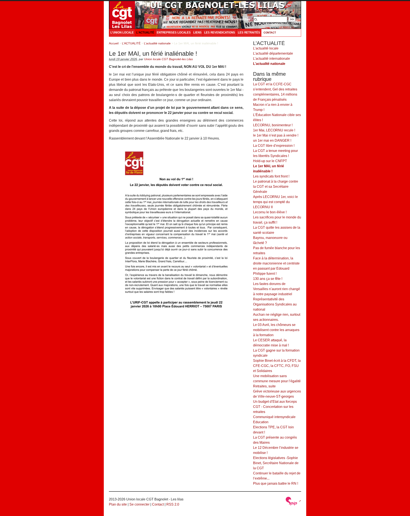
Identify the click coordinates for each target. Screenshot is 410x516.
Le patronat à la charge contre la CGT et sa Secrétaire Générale (275, 186)
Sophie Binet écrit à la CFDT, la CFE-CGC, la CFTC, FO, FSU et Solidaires (277, 366)
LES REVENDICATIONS (219, 32)
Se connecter (139, 504)
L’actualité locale (265, 48)
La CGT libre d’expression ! (273, 145)
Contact (270, 32)
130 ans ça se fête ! (267, 279)
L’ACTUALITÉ (145, 32)
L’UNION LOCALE (122, 32)
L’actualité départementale (273, 53)
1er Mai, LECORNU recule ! (274, 130)
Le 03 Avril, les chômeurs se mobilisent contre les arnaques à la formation (276, 330)
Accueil (114, 43)
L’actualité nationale (157, 43)
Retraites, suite (264, 386)
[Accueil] (122, 14)
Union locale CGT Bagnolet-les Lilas (168, 59)
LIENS (197, 32)
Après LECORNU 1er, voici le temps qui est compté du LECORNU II (275, 202)
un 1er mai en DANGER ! (272, 140)
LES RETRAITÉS (249, 32)
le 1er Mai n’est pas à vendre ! (275, 135)
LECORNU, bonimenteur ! (273, 125)
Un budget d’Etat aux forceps (275, 401)
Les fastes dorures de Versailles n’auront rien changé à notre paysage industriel (276, 289)
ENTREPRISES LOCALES (174, 32)
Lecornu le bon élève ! (270, 212)
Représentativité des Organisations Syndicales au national (275, 304)
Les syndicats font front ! (271, 176)
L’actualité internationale (271, 58)
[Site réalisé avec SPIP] (293, 501)
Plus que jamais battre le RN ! (275, 483)
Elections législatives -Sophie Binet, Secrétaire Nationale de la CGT (276, 463)
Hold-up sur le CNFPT (270, 161)
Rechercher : (241, 19)
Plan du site (118, 504)
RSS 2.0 (172, 504)
